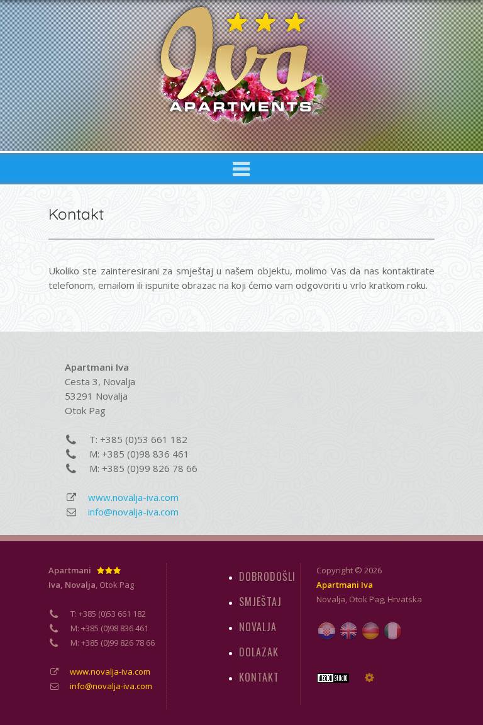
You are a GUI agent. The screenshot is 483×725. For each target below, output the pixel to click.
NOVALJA (258, 626)
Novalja (330, 599)
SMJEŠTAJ (260, 601)
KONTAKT (259, 677)
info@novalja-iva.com (133, 511)
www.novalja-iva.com (133, 497)
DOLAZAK (259, 652)
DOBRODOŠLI (267, 576)
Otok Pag (366, 599)
